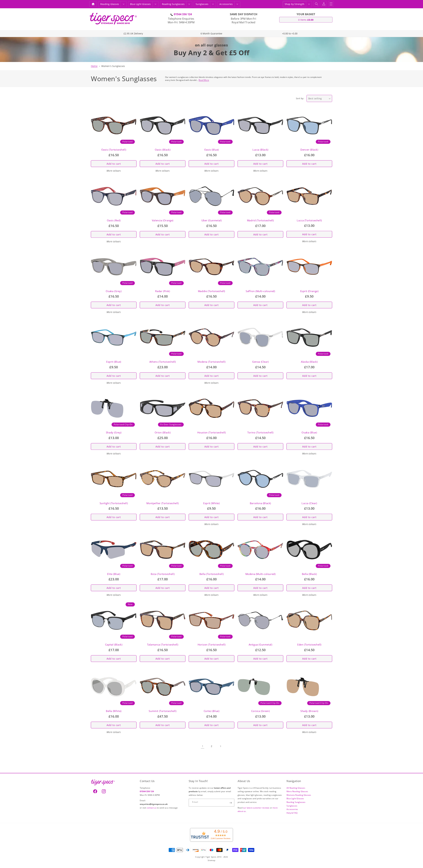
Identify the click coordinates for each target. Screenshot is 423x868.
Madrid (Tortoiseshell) (260, 220)
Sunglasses (202, 4)
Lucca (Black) (260, 149)
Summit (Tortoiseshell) (162, 711)
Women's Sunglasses (113, 66)
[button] (124, 4)
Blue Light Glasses (295, 798)
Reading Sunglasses (296, 802)
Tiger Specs (210, 857)
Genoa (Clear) (260, 361)
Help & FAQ (292, 812)
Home (94, 66)
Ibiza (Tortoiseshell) (163, 574)
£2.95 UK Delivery (133, 33)
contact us (152, 807)
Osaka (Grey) (113, 291)
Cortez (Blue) (211, 711)
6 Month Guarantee (211, 33)
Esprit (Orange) (309, 291)
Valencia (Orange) (162, 220)
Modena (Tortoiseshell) (211, 361)
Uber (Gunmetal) (211, 220)
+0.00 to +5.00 (289, 33)
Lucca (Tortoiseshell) (309, 220)
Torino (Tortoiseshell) (260, 432)
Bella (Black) (309, 574)
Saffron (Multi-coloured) (260, 291)
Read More (204, 80)
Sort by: (300, 98)
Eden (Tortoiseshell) (309, 644)
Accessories (226, 4)
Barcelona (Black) (260, 503)
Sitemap (211, 860)
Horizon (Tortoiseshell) (212, 644)
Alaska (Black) (309, 361)
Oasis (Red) (114, 220)
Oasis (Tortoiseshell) (113, 149)
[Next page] (220, 746)
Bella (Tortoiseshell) (211, 574)
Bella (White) (113, 711)
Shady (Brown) (309, 711)
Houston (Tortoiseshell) (211, 432)
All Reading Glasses (296, 788)
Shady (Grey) (113, 432)
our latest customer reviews (256, 807)
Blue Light (140, 4)
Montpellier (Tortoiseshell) (162, 503)
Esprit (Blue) (113, 361)
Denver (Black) (309, 149)
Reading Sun (173, 4)
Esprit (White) (211, 503)
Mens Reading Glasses (297, 791)
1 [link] (202, 746)
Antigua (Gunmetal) (260, 644)
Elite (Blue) (113, 574)
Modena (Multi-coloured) (260, 574)
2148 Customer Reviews (221, 838)
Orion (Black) (163, 432)
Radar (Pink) (162, 291)
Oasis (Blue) (211, 149)
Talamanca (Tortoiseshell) (162, 644)
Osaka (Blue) (309, 432)
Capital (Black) (113, 644)
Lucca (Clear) (309, 503)
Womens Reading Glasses (299, 795)
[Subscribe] (230, 803)
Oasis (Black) (163, 149)
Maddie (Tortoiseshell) (211, 291)
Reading (109, 4)
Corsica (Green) (260, 711)
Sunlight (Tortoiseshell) (114, 503)
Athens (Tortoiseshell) (162, 361)
